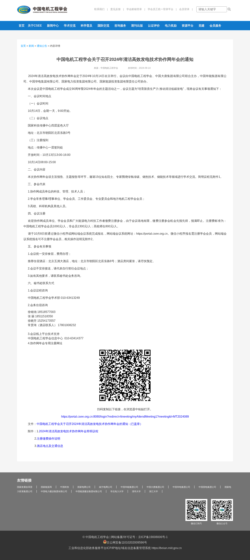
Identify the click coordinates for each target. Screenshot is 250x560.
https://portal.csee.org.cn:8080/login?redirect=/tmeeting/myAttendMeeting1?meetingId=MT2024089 (125, 416)
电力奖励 (171, 25)
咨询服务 (120, 25)
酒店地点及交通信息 (50, 445)
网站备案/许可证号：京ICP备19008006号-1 (139, 537)
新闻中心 (53, 25)
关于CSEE (35, 25)
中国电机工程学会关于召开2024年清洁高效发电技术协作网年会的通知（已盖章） (90, 423)
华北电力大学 (117, 491)
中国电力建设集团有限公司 (54, 491)
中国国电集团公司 (207, 487)
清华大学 (136, 491)
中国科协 (64, 487)
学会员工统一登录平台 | (161, 9)
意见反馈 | (116, 9)
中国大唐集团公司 (155, 487)
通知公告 (42, 45)
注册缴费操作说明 (48, 438)
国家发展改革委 (24, 487)
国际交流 (103, 25)
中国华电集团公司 (181, 487)
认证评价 (154, 25)
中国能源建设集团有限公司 (89, 491)
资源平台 (187, 25)
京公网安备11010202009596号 (127, 542)
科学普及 (86, 25)
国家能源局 (46, 487)
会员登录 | (185, 9)
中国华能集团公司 (129, 487)
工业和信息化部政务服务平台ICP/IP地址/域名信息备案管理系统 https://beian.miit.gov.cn (125, 548)
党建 (201, 25)
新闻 (31, 45)
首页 (22, 25)
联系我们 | (101, 9)
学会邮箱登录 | (134, 9)
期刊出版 (137, 25)
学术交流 (70, 25)
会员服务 (215, 25)
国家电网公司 (84, 487)
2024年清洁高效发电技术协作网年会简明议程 (68, 431)
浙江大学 (153, 491)
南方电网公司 (105, 487)
